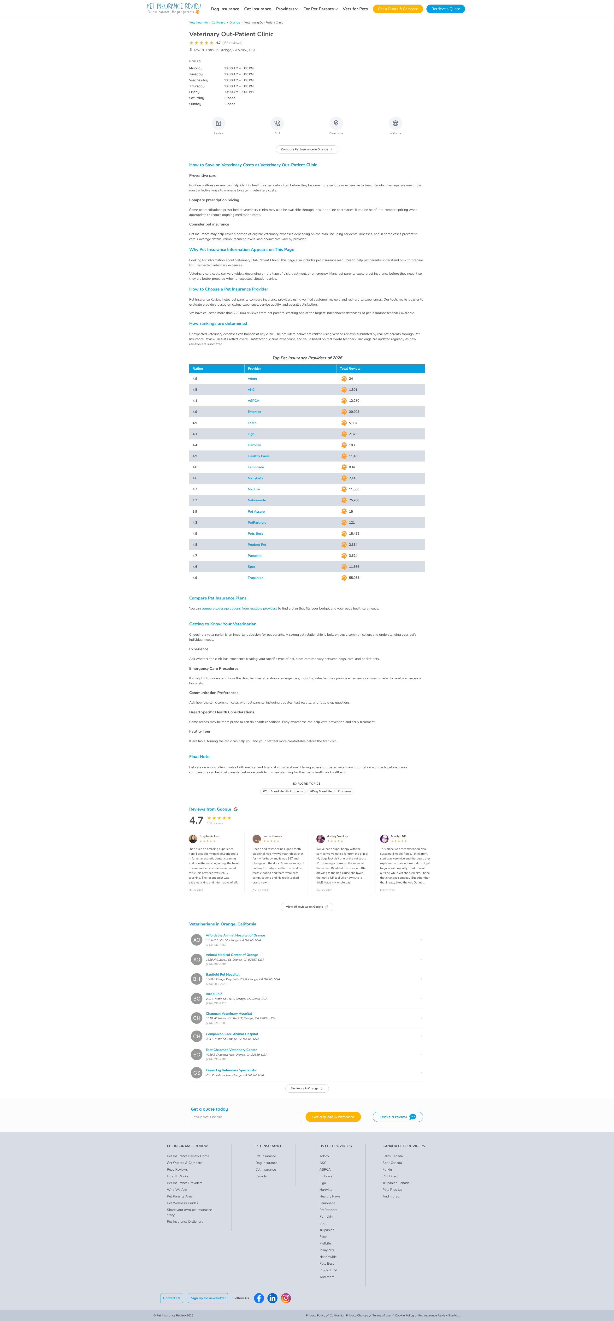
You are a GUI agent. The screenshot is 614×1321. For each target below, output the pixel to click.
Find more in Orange (305, 1088)
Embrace (254, 411)
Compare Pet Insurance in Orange (304, 149)
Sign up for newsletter (208, 1298)
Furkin (387, 1169)
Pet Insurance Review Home (188, 1156)
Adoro (252, 378)
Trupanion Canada (396, 1183)
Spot (251, 566)
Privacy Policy (315, 1315)
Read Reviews (177, 1169)
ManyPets (255, 478)
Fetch (252, 423)
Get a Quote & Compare (398, 9)
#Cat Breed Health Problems (283, 791)
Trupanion (255, 577)
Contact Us (171, 1298)
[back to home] (174, 8)
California (218, 22)
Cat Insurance (257, 9)
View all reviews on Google (304, 907)
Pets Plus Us (392, 1189)
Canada (260, 1176)
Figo (251, 434)
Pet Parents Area (179, 1196)
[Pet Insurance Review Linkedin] (272, 1298)
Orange (235, 22)
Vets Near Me (198, 22)
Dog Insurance (225, 9)
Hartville (254, 445)
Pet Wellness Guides (182, 1203)
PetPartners (257, 522)
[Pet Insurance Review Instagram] (286, 1298)
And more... (328, 1277)
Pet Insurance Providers (184, 1183)
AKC (251, 389)
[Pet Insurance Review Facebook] (259, 1298)
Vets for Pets (355, 9)
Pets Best (255, 533)
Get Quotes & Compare (184, 1163)
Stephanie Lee (209, 836)
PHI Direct (390, 1176)
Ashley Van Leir (337, 836)
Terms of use (381, 1315)
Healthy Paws (259, 456)
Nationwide (257, 500)
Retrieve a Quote (445, 9)
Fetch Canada (393, 1156)
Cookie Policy (404, 1315)
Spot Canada (392, 1163)
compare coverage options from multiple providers (239, 608)
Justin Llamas (272, 836)
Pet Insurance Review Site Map (439, 1315)
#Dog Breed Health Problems (330, 791)
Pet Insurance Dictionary (185, 1221)
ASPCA (253, 400)
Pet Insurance (265, 1156)
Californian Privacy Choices (349, 1315)
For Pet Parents (318, 9)
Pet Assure (256, 511)
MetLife (254, 489)
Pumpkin (254, 555)
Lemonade (256, 467)
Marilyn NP (398, 836)
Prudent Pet (257, 544)
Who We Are (177, 1189)
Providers (285, 9)
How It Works (177, 1176)
